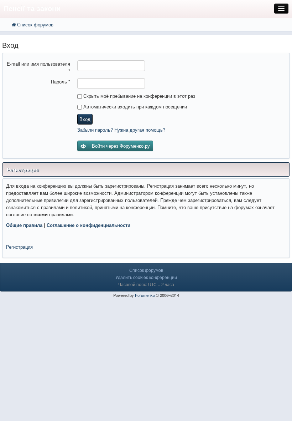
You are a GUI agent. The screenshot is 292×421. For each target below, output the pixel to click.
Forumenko (145, 295)
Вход (84, 119)
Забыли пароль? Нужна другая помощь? (121, 129)
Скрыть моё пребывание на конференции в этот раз (138, 95)
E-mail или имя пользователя (38, 67)
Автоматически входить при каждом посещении (134, 106)
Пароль (60, 81)
